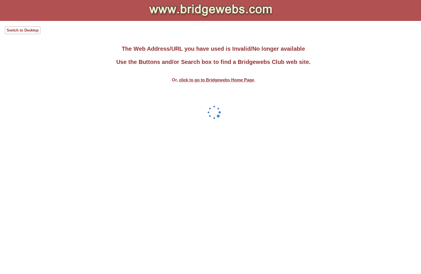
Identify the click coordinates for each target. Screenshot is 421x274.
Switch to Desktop (23, 30)
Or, (213, 79)
